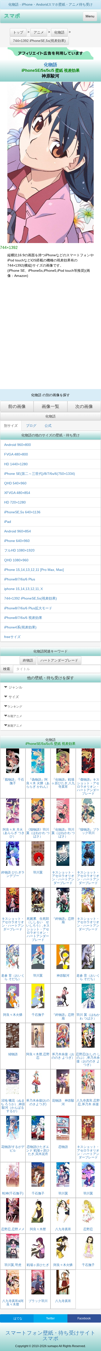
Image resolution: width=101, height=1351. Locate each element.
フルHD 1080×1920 (19, 550)
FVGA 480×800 (16, 454)
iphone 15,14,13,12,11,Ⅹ (23, 589)
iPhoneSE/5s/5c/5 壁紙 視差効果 (51, 70)
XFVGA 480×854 (17, 493)
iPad (7, 522)
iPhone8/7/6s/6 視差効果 (23, 618)
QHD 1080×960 (16, 560)
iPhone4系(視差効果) (20, 627)
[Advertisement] (50, 333)
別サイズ (11, 426)
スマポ (12, 15)
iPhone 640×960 (17, 541)
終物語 (28, 660)
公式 (48, 426)
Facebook (84, 1318)
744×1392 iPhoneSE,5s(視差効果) (30, 598)
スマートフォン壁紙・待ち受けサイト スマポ (50, 1335)
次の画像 (84, 406)
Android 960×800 (17, 445)
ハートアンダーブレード (59, 660)
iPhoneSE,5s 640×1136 (22, 512)
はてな (17, 1318)
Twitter (50, 1318)
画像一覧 (50, 406)
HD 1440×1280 (16, 464)
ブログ (31, 426)
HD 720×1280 (15, 502)
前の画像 (17, 406)
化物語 (50, 64)
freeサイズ (12, 637)
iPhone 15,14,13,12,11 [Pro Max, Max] (34, 570)
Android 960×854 (17, 531)
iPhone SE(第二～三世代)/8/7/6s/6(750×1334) (39, 474)
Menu (90, 16)
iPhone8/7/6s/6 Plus (19, 579)
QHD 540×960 (15, 483)
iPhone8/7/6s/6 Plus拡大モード (28, 608)
